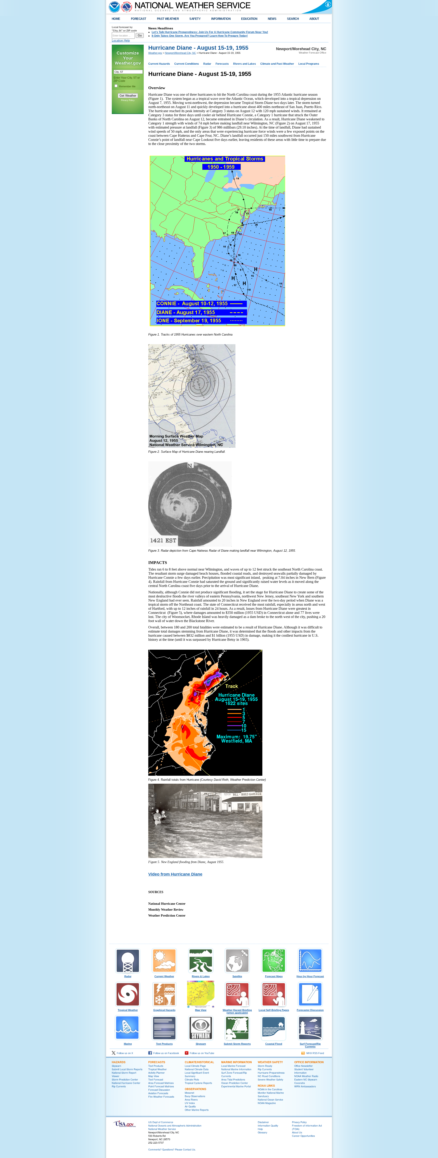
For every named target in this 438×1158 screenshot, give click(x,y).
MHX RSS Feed (314, 1053)
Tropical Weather (128, 1010)
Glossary (262, 1132)
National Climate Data (197, 1069)
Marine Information (236, 1062)
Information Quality (268, 1125)
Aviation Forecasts (158, 1093)
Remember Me (127, 86)
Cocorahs (299, 1083)
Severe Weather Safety (270, 1079)
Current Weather (164, 976)
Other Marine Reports (197, 1109)
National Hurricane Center (126, 1083)
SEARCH (293, 19)
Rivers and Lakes (244, 63)
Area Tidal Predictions (233, 1079)
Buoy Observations (195, 1096)
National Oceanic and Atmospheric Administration (174, 1125)
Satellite (237, 976)
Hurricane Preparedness (271, 1072)
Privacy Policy (128, 100)
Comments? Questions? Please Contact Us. (172, 1149)
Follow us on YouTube (201, 1053)
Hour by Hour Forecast (310, 976)
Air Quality (190, 1106)
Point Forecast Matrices (161, 1086)
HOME (116, 19)
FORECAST (138, 19)
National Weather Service (162, 1129)
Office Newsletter (303, 1066)
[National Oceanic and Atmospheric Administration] (113, 7)
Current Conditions (186, 63)
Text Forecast (155, 1079)
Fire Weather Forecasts (161, 1096)
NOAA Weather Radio (306, 1076)
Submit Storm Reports (237, 1043)
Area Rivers (191, 1099)
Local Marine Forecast (233, 1066)
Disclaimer (263, 1122)
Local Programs (308, 63)
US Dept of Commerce (160, 1122)
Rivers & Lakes (201, 976)
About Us (297, 1132)
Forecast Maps (274, 976)
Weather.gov (155, 53)
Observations (195, 1089)
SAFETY (195, 19)
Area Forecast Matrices (161, 1083)
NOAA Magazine (267, 1103)
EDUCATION (249, 19)
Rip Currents (119, 1086)
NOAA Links (266, 1085)
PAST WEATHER (168, 19)
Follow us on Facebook (165, 1053)
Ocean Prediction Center (234, 1083)
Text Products (164, 1043)
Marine (128, 1043)
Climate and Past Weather (277, 63)
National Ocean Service (270, 1099)
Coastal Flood (273, 1043)
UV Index (190, 1103)
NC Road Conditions (269, 1076)
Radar (207, 63)
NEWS (272, 19)
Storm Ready (265, 1066)
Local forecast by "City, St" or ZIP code (124, 28)
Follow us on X (124, 1053)
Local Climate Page (195, 1066)
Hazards (118, 1062)
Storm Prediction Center (125, 1079)
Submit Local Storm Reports (127, 1069)
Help (260, 1129)
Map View (200, 1010)
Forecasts (222, 63)
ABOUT (314, 19)
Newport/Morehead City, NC (180, 53)
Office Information (309, 1062)
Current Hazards (159, 63)
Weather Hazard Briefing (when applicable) (237, 1011)
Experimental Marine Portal (236, 1086)
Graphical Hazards (164, 1010)
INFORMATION (220, 19)
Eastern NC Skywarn (305, 1079)
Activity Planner (156, 1072)
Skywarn (201, 1043)
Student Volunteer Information (304, 1071)
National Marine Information (236, 1069)
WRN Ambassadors (305, 1086)
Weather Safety (270, 1062)
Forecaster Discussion (310, 1010)
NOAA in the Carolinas (270, 1089)
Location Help (121, 40)
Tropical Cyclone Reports (198, 1083)
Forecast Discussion (159, 1089)
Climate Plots (192, 1079)
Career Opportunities (303, 1135)
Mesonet (189, 1092)
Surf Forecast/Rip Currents (310, 1045)
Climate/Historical (199, 1062)
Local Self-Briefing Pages (274, 1010)
